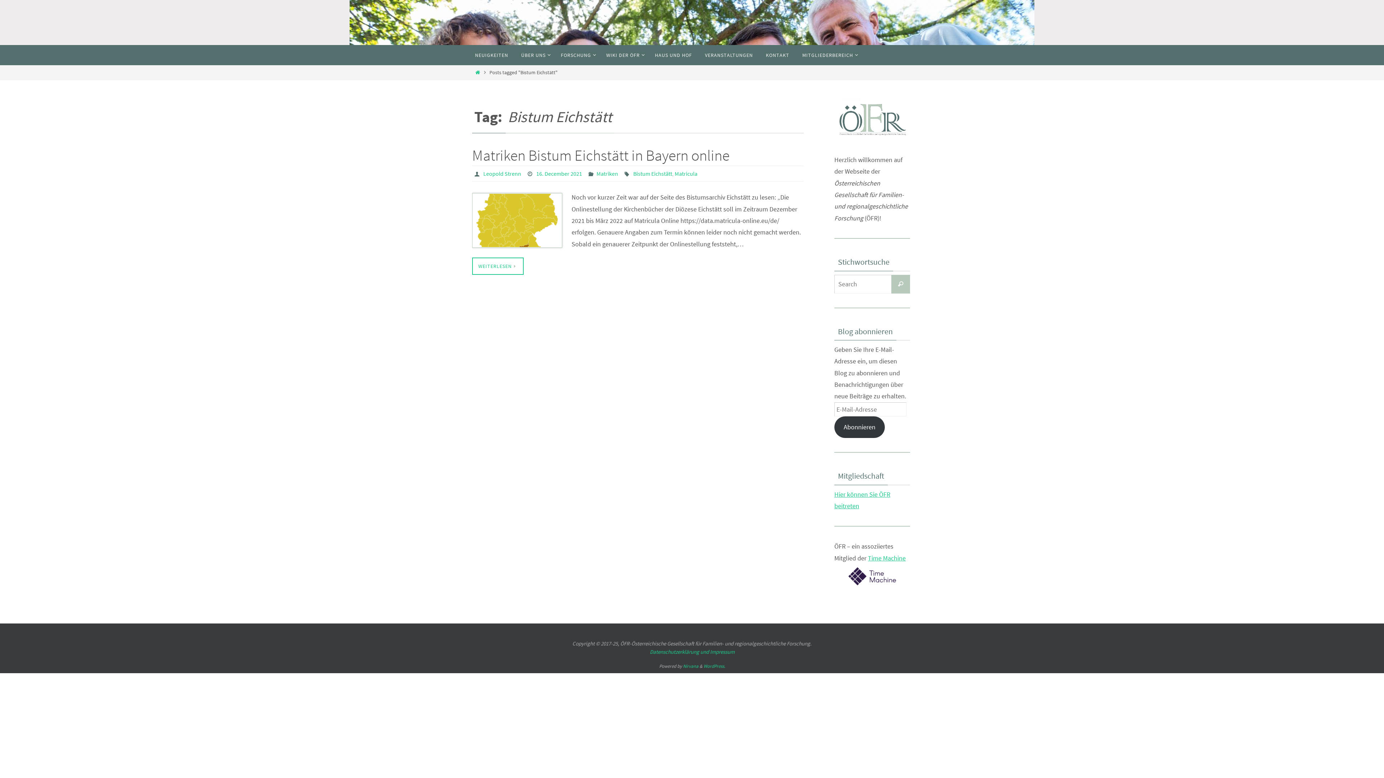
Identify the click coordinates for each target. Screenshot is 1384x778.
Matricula (686, 173)
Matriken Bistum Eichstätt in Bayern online (600, 155)
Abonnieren (859, 427)
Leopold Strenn (502, 173)
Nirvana (690, 666)
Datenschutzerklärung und (680, 651)
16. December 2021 (559, 173)
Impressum (722, 651)
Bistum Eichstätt (652, 173)
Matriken (607, 173)
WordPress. (714, 666)
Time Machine (887, 558)
